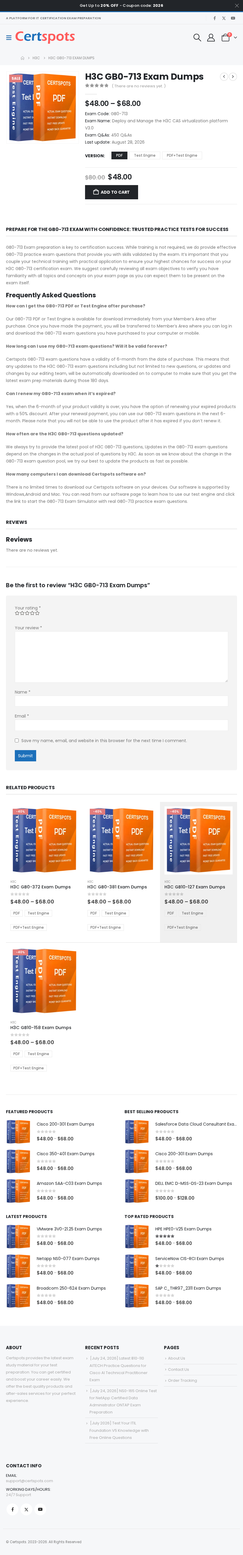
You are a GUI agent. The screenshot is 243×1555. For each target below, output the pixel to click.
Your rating (28, 608)
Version (94, 156)
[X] (224, 18)
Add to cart (115, 192)
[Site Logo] (45, 37)
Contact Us (178, 1369)
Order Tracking (182, 1380)
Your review (28, 628)
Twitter (26, 1509)
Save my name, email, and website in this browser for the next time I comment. (104, 741)
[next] (233, 77)
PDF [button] (119, 155)
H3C (13, 882)
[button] (10, 38)
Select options (68, 816)
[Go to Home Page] (22, 58)
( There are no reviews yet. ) (139, 86)
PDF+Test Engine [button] (182, 155)
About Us (176, 1358)
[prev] (224, 77)
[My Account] (210, 37)
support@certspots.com (29, 1481)
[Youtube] (233, 18)
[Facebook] (214, 18)
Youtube (40, 1509)
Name (23, 692)
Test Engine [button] (145, 155)
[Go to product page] (18, 1131)
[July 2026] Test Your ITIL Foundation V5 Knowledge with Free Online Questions (119, 1430)
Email (22, 716)
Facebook (12, 1509)
